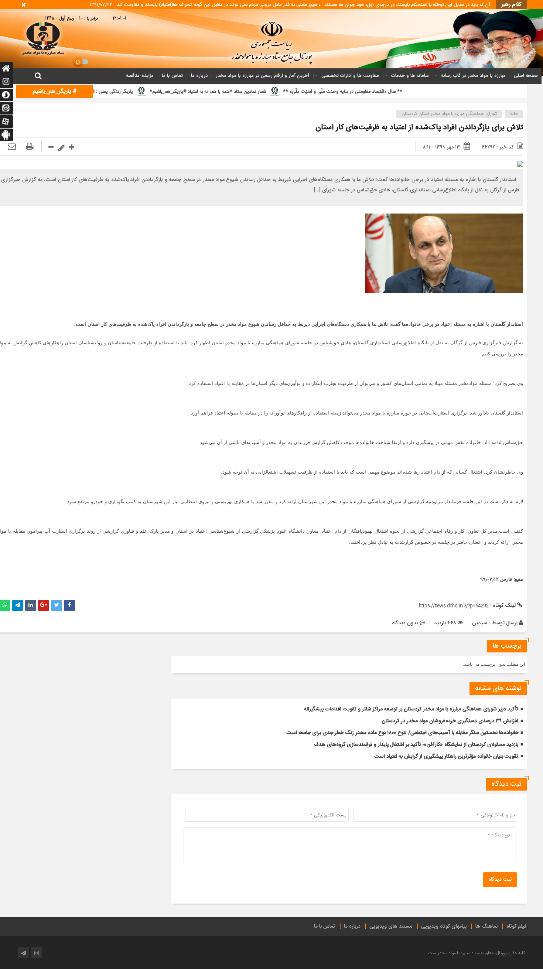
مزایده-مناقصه (140, 75)
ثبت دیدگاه (500, 879)
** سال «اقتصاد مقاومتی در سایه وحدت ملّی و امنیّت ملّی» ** (394, 92)
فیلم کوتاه (516, 926)
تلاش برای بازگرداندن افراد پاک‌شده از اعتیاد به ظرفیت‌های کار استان (419, 128)
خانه (514, 114)
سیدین (479, 623)
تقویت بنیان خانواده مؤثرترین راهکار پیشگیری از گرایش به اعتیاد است (446, 756)
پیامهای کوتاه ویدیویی (444, 926)
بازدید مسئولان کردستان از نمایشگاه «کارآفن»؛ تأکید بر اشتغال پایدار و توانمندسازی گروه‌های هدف (416, 744)
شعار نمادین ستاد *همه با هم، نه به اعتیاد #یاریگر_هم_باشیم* (259, 92)
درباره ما (199, 75)
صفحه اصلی (526, 75)
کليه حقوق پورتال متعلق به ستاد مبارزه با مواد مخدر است (476, 953)
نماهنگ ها (486, 926)
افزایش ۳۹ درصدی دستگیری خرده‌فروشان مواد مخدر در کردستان (450, 721)
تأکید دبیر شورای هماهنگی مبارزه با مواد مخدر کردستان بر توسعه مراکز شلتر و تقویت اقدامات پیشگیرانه (411, 709)
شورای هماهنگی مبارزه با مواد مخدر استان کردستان (449, 114)
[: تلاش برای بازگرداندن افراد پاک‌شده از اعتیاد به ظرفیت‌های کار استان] (11, 147)
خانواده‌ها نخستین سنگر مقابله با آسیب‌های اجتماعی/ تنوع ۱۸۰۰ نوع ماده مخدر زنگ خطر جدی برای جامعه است (402, 733)
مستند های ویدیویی (390, 926)
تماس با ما (172, 75)
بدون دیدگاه (405, 623)
